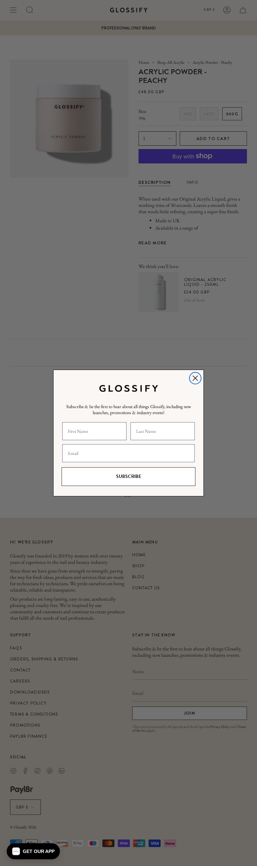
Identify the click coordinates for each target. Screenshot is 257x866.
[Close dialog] (195, 378)
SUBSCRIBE (128, 476)
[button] (33, 851)
